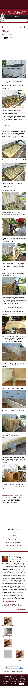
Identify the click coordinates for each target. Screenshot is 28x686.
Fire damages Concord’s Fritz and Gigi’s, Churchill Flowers (14, 539)
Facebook (19, 605)
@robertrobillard (9, 605)
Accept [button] (21, 683)
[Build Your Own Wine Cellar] (8, 624)
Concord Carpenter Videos (12, 581)
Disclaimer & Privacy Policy (11, 683)
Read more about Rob (10, 601)
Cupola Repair (8, 647)
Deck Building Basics (7, 636)
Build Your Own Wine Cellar (8, 625)
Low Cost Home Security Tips (14, 545)
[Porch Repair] (8, 657)
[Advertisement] (14, 49)
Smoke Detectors (14, 532)
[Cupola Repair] (8, 646)
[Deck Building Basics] (8, 635)
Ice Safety (14, 535)
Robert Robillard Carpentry (11, 604)
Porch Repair (8, 659)
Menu (16, 16)
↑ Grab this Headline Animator (14, 499)
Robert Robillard (7, 34)
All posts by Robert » (21, 609)
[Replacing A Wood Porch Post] (20, 657)
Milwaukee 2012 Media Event (14, 542)
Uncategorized (15, 34)
